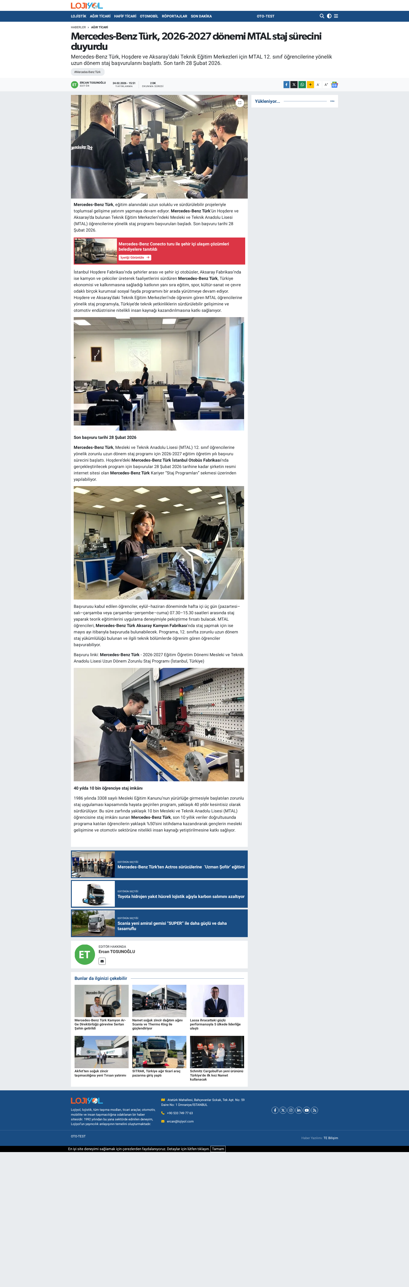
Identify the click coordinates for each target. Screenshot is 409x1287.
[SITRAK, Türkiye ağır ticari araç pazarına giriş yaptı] (159, 1051)
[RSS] (314, 1110)
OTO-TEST (266, 16)
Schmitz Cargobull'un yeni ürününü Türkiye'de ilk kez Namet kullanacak (216, 1075)
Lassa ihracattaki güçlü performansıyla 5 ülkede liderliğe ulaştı (215, 1024)
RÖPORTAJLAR (174, 16)
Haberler (78, 27)
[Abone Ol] (334, 85)
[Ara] (322, 16)
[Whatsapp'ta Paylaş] (302, 84)
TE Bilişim (331, 1138)
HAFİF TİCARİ (125, 16)
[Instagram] (290, 1110)
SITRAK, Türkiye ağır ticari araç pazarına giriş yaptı (156, 1073)
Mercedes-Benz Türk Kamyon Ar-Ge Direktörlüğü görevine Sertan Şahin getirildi (100, 1024)
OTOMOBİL (149, 16)
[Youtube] (306, 1110)
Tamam (218, 1149)
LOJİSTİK (78, 16)
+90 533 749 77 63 (180, 1113)
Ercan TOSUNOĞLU (117, 951)
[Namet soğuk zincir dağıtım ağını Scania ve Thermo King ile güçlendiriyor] (159, 1001)
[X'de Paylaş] (294, 84)
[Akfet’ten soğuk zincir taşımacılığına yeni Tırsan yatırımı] (102, 1051)
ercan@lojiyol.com (180, 1121)
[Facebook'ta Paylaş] (286, 84)
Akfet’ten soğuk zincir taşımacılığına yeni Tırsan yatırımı (100, 1073)
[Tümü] (332, 101)
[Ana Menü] (335, 16)
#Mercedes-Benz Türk (87, 72)
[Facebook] (275, 1110)
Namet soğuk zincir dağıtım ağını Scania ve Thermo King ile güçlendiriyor (157, 1024)
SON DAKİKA (201, 16)
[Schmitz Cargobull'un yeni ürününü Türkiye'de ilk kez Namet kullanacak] (217, 1051)
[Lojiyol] (87, 5)
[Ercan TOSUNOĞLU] (85, 954)
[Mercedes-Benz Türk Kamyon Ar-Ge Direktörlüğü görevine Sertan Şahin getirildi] (102, 1001)
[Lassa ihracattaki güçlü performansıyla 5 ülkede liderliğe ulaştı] (217, 1001)
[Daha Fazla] (310, 84)
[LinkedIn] (298, 1110)
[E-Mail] (102, 961)
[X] (283, 1110)
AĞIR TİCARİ (100, 16)
